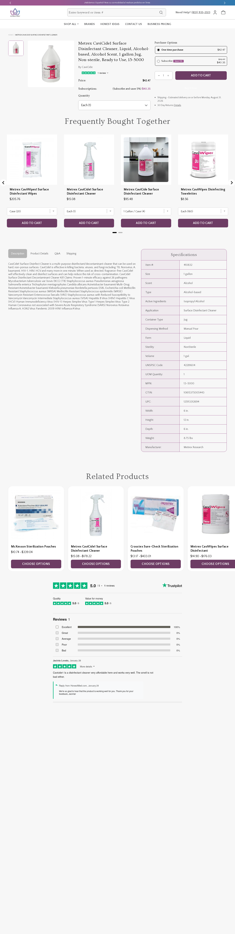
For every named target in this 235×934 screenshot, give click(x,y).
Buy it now (191, 88)
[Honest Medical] (15, 12)
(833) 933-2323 (200, 12)
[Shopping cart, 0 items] (223, 12)
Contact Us (133, 24)
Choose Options (36, 564)
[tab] (115, 232)
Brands (89, 24)
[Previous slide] (10, 3)
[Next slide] (225, 3)
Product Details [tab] (39, 253)
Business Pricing (159, 24)
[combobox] (113, 12)
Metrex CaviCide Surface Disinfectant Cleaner (141, 191)
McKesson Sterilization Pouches (33, 546)
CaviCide (87, 67)
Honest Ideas (110, 24)
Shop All (70, 24)
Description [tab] (17, 253)
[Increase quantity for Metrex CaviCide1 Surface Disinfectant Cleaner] (168, 76)
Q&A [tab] (57, 253)
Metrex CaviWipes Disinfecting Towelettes (203, 191)
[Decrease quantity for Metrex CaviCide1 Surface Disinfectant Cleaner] (159, 76)
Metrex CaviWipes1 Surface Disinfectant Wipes (29, 191)
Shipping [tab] (71, 253)
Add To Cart (201, 75)
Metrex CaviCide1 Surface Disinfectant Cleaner (85, 191)
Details (177, 105)
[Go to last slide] (3, 182)
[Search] (161, 12)
